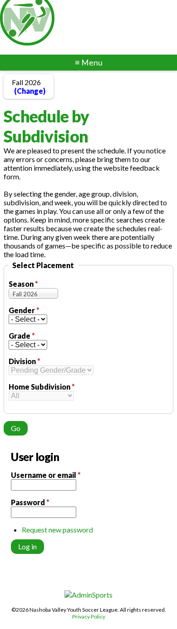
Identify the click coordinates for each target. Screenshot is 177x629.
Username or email (46, 475)
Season (23, 283)
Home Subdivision (42, 386)
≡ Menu (89, 62)
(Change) (29, 90)
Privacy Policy (88, 616)
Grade (22, 335)
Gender (24, 310)
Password (30, 502)
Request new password (57, 529)
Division (24, 361)
